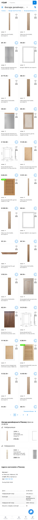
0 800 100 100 (9, 479)
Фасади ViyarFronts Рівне (14, 10)
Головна (3, 10)
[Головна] (4, 3)
